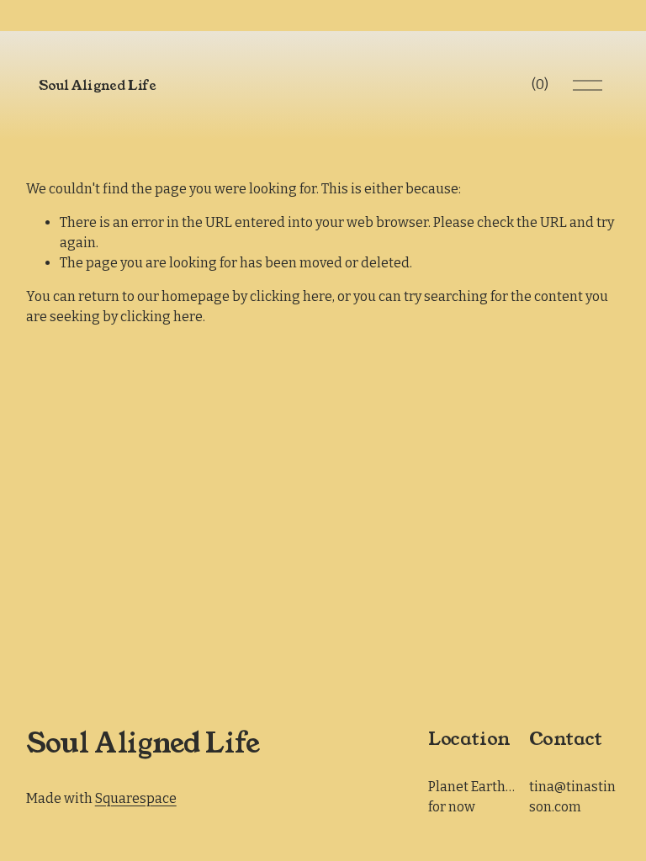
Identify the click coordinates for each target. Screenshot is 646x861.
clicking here (291, 296)
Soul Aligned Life (97, 85)
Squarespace (136, 798)
